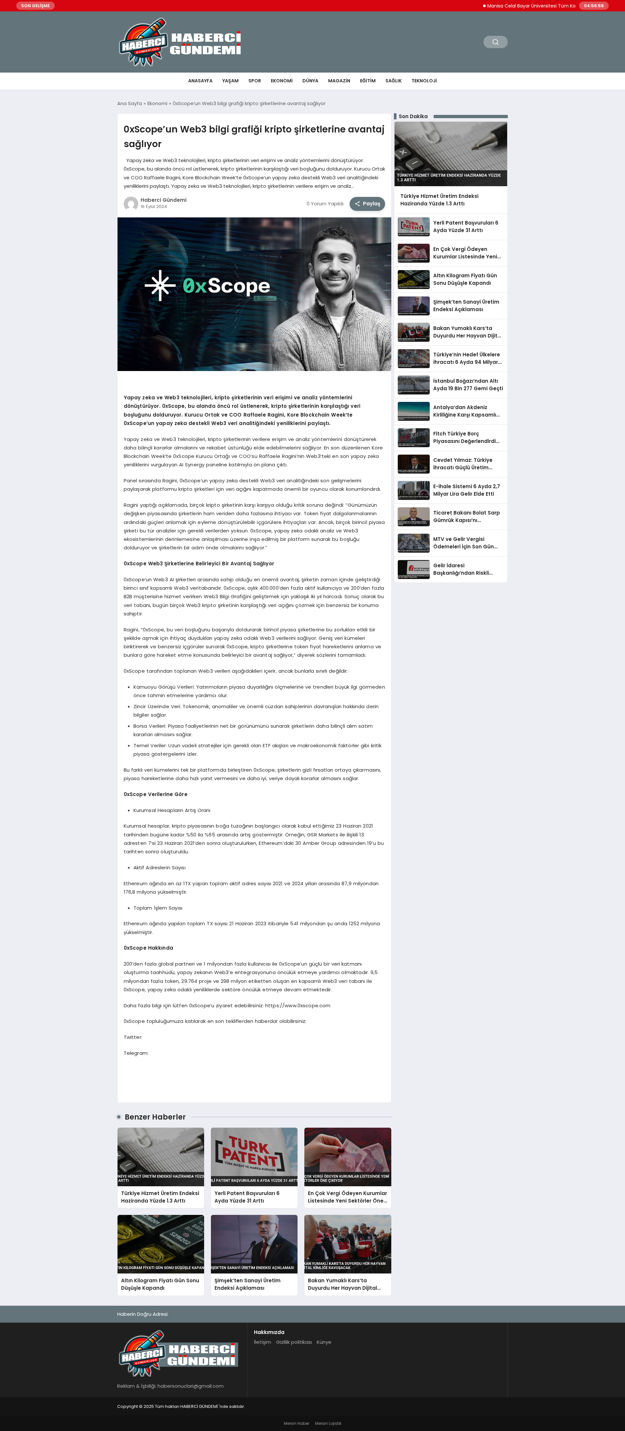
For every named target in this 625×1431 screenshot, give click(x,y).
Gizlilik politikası (294, 1342)
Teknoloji (424, 80)
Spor (254, 80)
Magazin (339, 80)
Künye (324, 1342)
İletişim (262, 1342)
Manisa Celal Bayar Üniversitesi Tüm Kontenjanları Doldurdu (523, 6)
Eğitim (368, 80)
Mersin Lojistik (328, 1423)
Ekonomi (282, 80)
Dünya (310, 80)
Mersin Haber (296, 1423)
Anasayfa (200, 80)
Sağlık (393, 80)
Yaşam (230, 80)
